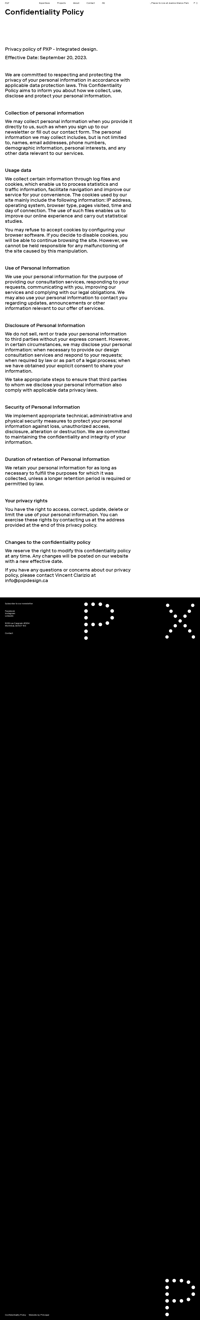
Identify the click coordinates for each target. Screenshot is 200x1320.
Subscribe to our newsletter (19, 603)
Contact (9, 633)
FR (103, 3)
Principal (44, 1315)
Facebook (10, 611)
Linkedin (9, 616)
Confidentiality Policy (15, 1315)
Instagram (10, 613)
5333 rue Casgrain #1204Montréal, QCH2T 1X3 (17, 624)
